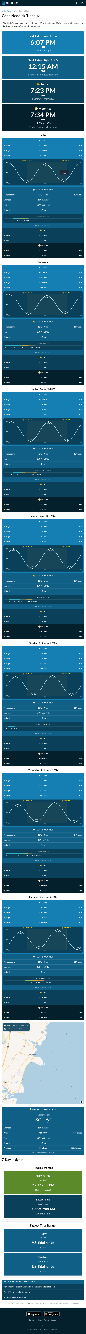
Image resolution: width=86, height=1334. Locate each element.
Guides (31, 1320)
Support (54, 1320)
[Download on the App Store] (33, 1314)
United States (6, 11)
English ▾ (43, 1325)
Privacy (39, 1320)
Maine (15, 11)
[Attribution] (81, 1102)
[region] (43, 1063)
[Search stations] (76, 3)
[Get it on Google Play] (51, 1314)
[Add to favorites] (38, 16)
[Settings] (82, 3)
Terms (46, 1320)
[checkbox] (16, 1025)
